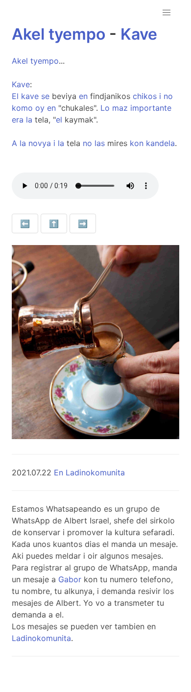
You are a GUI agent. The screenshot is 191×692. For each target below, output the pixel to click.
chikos (145, 96)
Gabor (69, 579)
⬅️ (25, 223)
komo (22, 108)
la (29, 119)
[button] (166, 12)
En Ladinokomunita (89, 472)
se (45, 96)
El (15, 96)
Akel (28, 34)
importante (150, 108)
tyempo (76, 34)
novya (39, 143)
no (168, 96)
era (18, 119)
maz (120, 108)
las (100, 143)
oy (40, 108)
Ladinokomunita (41, 638)
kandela (160, 143)
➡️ (83, 223)
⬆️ (54, 223)
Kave (138, 34)
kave (30, 96)
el (59, 119)
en (83, 96)
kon (136, 143)
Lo (105, 108)
